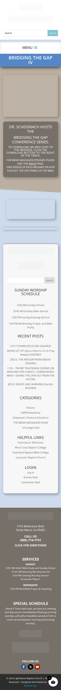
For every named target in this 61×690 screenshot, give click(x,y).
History (30, 407)
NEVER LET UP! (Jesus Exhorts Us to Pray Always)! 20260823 (30, 352)
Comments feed (30, 482)
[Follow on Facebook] (23, 667)
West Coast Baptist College (30, 447)
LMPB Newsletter (31, 412)
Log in (30, 472)
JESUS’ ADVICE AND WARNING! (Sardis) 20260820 (30, 386)
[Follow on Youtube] (37, 667)
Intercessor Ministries (30, 442)
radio (32, 163)
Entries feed (31, 477)
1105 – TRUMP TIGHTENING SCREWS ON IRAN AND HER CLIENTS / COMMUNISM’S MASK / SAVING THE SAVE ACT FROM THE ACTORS (30, 374)
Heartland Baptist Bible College (30, 452)
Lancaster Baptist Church (31, 457)
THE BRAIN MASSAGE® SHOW (30, 422)
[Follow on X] (30, 667)
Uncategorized (30, 427)
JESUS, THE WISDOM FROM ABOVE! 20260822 (30, 361)
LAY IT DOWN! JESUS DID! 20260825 (30, 346)
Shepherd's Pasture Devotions (31, 417)
